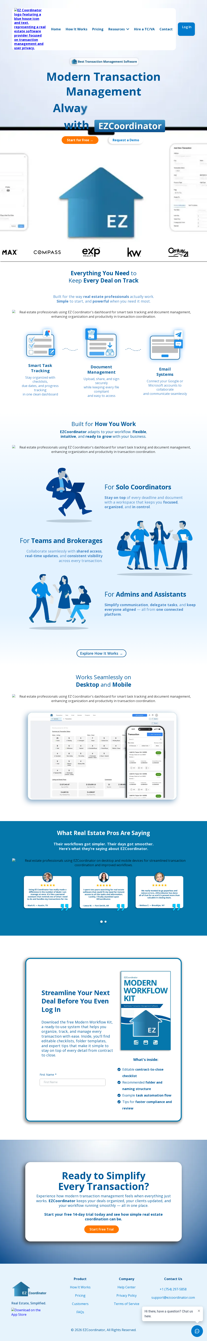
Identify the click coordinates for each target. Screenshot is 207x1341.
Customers (80, 1304)
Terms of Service (126, 1304)
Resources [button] (117, 29)
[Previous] (15, 894)
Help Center (126, 1287)
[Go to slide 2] (106, 922)
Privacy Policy (126, 1295)
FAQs (80, 1312)
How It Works (80, 1287)
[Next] (191, 894)
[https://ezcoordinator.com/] (30, 29)
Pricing (80, 1295)
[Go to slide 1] (101, 921)
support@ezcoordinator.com (173, 1297)
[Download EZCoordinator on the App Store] (27, 1312)
